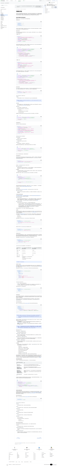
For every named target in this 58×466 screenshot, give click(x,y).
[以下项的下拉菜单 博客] (25, 0)
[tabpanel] (29, 53)
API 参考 (42, 455)
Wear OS (26, 454)
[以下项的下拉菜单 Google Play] (21, 0)
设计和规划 (11, 0)
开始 (55, 7)
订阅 (51, 464)
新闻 (9, 457)
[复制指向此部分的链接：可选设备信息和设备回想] (23, 194)
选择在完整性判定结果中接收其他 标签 (36, 195)
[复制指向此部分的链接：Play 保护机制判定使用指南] (23, 422)
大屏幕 (25, 453)
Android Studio (53, 0)
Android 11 (34, 459)
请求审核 (40, 357)
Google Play (19, 0)
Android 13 (34, 457)
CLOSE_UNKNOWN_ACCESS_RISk (37, 392)
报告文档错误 (51, 454)
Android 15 (34, 455)
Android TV (26, 457)
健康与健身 (18, 455)
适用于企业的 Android (11, 454)
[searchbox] (4, 5)
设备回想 (21, 265)
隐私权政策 (18, 457)
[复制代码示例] (41, 21)
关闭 (52, 7)
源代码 (9, 456)
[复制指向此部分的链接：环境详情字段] (20, 294)
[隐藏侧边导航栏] (7, 465)
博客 (24, 0)
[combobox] (42, 0)
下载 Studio (43, 456)
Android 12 (34, 458)
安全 (9, 455)
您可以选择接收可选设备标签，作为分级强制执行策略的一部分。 (23, 195)
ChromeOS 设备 (26, 455)
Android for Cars (26, 456)
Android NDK (43, 457)
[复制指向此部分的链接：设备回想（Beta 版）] (21, 264)
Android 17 (34, 453)
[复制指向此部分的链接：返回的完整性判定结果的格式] (26, 17)
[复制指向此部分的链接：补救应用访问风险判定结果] (22, 390)
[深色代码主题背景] (40, 21)
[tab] (17, 47)
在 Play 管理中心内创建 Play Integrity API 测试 (26, 186)
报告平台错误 (51, 453)
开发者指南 (43, 454)
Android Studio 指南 (43, 453)
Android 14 (34, 456)
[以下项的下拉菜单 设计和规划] (13, 0)
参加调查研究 (51, 456)
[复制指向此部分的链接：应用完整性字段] (21, 122)
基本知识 (7, 0)
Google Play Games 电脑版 (24, 189)
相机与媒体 (18, 456)
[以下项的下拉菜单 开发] (16, 0)
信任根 (37, 200)
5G (17, 458)
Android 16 (34, 454)
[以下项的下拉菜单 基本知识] (9, 0)
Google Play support (52, 455)
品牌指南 (14, 464)
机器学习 (18, 454)
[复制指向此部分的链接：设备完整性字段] (21, 155)
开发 (15, 0)
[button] (4, 26)
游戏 (17, 453)
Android (9, 453)
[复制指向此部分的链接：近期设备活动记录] (21, 233)
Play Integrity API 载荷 (27, 303)
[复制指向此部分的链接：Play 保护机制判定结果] (22, 395)
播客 (9, 459)
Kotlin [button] (17, 47)
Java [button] (20, 47)
